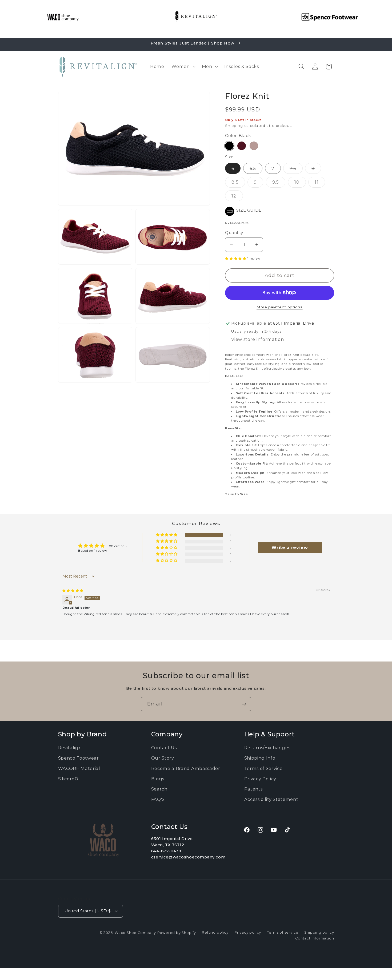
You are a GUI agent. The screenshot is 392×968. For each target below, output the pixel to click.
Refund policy (215, 932)
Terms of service (282, 932)
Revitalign (70, 747)
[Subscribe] (244, 704)
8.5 (238, 183)
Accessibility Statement (271, 799)
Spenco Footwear (78, 758)
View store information (257, 339)
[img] (73, 590)
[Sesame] (254, 146)
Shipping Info (259, 758)
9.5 (278, 183)
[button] (183, 66)
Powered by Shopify (176, 932)
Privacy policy (247, 932)
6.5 (253, 168)
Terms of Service (263, 768)
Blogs (157, 778)
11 (320, 183)
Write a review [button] (289, 547)
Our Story (162, 758)
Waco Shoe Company (135, 932)
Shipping (234, 125)
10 (300, 183)
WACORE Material (79, 768)
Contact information (314, 938)
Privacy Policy (260, 778)
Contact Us (164, 747)
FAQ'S (158, 799)
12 (237, 197)
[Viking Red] (241, 146)
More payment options (280, 307)
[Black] (229, 146)
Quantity (234, 232)
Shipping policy (319, 932)
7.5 (296, 170)
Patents (253, 789)
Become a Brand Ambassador (185, 768)
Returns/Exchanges (267, 747)
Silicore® (68, 778)
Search (159, 789)
